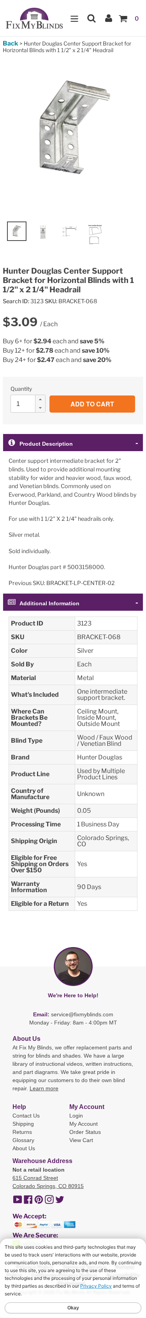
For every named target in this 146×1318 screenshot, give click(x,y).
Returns (22, 1132)
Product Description (46, 444)
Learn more (44, 1088)
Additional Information (49, 603)
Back (10, 43)
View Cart (81, 1140)
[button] (40, 399)
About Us (23, 1148)
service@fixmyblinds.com (82, 1014)
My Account (83, 1124)
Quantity (21, 388)
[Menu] (74, 18)
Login (76, 1115)
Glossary (23, 1140)
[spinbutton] (30, 403)
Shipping (23, 1124)
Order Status (85, 1132)
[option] (17, 231)
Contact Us (26, 1115)
